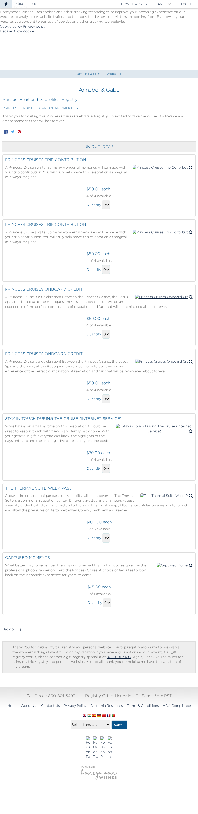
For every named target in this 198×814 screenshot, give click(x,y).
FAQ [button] (159, 4)
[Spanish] (94, 715)
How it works (134, 4)
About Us (29, 706)
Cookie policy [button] (11, 26)
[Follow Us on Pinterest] (102, 748)
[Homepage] (6, 4)
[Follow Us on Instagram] (109, 748)
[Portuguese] (113, 715)
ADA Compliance (177, 706)
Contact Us (50, 706)
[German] (99, 715)
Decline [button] (6, 31)
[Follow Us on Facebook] (88, 748)
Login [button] (186, 4)
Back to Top (12, 629)
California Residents (106, 706)
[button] (163, 167)
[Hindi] (89, 715)
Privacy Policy (75, 706)
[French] (109, 715)
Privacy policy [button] (34, 26)
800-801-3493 (119, 657)
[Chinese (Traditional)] (104, 715)
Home (12, 706)
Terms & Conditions (143, 706)
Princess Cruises (30, 4)
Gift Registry (89, 73)
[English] (84, 715)
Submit (119, 724)
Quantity (93, 205)
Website (114, 73)
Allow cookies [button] (24, 31)
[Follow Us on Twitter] (95, 748)
